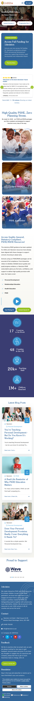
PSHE (17, 476)
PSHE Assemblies (17, 221)
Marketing (7, 697)
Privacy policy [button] (6, 682)
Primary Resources (17, 153)
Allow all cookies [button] (16, 689)
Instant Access (8, 23)
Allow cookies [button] (24, 686)
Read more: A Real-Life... (11, 496)
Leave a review (8, 663)
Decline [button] (9, 686)
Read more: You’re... (10, 450)
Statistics (25, 695)
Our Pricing (8, 310)
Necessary (7, 695)
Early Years (17, 187)
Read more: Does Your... (11, 549)
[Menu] (22, 3)
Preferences (16, 695)
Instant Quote (23, 310)
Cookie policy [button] (25, 681)
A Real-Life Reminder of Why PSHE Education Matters (16, 482)
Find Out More (11, 63)
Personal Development (15, 426)
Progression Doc (24, 23)
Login (29, 3)
